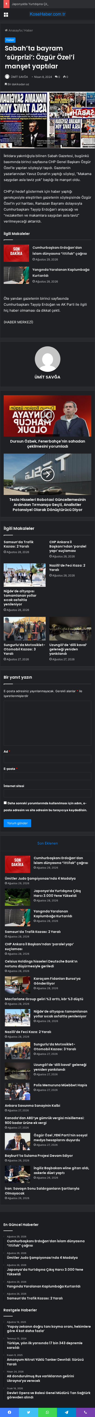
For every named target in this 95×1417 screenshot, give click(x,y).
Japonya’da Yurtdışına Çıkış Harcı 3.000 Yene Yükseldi (50, 4)
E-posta (11, 769)
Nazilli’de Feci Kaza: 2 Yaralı (67, 567)
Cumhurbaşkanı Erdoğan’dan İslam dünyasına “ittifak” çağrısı (61, 860)
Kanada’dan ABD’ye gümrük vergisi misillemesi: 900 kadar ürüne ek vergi (44, 1120)
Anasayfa (15, 30)
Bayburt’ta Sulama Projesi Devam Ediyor (39, 1155)
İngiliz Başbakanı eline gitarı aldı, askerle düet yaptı (61, 1170)
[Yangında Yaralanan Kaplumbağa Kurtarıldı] (16, 275)
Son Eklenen (47, 843)
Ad (7, 751)
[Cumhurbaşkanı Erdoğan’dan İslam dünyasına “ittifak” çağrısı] (16, 253)
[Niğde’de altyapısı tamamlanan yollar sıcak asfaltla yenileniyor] (25, 575)
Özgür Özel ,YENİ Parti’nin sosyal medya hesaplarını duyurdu (60, 1137)
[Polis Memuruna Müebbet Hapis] (17, 1091)
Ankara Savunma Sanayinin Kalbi (32, 1105)
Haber (28, 30)
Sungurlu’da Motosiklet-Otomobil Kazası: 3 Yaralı (24, 649)
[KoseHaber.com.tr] (47, 14)
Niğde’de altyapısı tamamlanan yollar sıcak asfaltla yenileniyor (20, 598)
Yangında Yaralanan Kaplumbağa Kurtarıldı (53, 913)
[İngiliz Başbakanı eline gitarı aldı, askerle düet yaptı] (17, 1174)
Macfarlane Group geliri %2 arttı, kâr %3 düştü (44, 999)
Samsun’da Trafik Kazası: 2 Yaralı (18, 544)
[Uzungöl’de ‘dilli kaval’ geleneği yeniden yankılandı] (70, 629)
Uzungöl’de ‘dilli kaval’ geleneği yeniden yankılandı (68, 649)
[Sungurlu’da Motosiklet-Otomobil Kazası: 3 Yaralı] (25, 629)
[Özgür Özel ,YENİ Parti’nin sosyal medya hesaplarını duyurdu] (17, 1141)
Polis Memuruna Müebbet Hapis (60, 1085)
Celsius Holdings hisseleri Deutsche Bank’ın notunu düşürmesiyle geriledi (41, 963)
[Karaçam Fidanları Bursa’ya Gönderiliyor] (17, 985)
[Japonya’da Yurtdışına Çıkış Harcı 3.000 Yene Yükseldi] (17, 897)
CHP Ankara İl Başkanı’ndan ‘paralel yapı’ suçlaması (67, 546)
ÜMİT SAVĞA (19, 77)
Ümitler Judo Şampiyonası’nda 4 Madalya (40, 878)
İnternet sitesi (14, 786)
